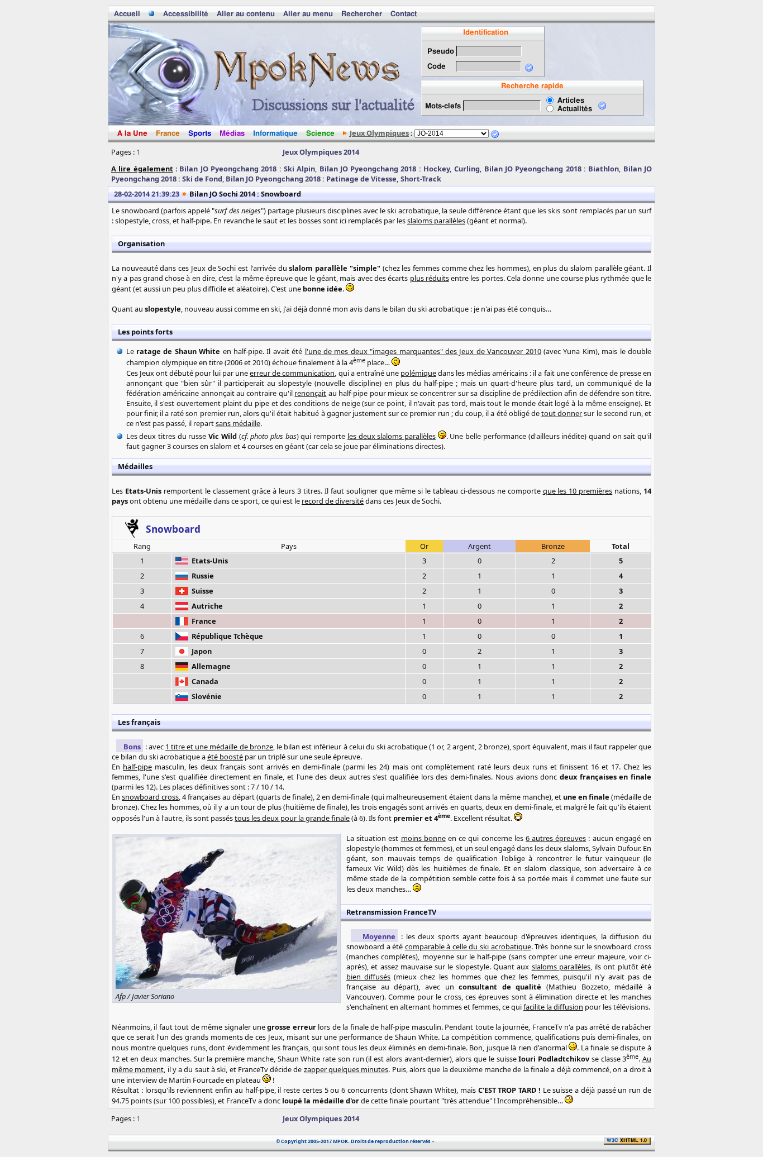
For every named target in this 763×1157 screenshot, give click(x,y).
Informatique (275, 133)
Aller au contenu (246, 14)
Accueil (127, 14)
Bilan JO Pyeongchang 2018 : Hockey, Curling (399, 169)
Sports (199, 133)
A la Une (132, 133)
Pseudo (440, 51)
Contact (403, 14)
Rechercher (361, 14)
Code (436, 66)
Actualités (574, 109)
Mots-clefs (443, 106)
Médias (232, 133)
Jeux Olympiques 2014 (321, 152)
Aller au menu (308, 14)
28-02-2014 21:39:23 (146, 194)
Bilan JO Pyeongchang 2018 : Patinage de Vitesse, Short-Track (333, 179)
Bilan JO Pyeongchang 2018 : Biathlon (551, 169)
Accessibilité (185, 14)
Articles (570, 100)
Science (320, 133)
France (168, 133)
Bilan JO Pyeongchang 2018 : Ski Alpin (247, 169)
